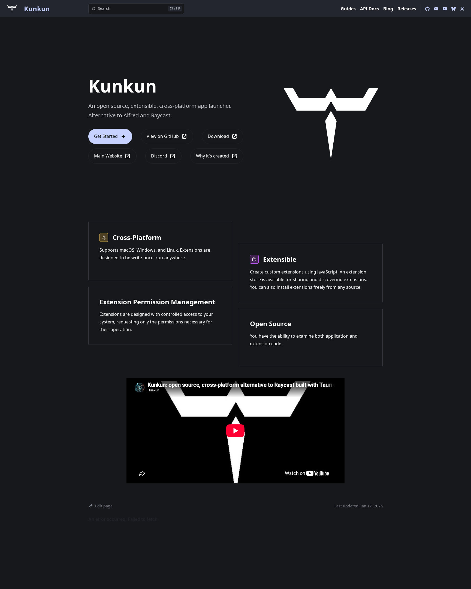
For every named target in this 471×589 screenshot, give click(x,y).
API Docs (369, 9)
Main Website (108, 156)
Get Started (106, 136)
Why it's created (212, 156)
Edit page (104, 505)
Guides (348, 9)
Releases (406, 9)
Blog (388, 9)
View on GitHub (163, 136)
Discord (159, 156)
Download (218, 136)
